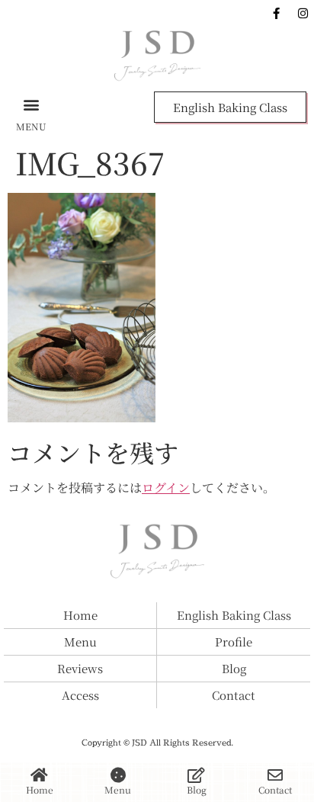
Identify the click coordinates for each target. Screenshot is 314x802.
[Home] (39, 775)
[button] (31, 104)
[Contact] (275, 775)
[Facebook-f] (275, 13)
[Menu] (118, 775)
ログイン (166, 487)
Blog (197, 789)
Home (39, 789)
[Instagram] (302, 13)
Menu (117, 789)
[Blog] (196, 775)
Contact (275, 789)
